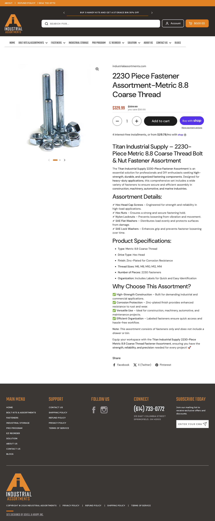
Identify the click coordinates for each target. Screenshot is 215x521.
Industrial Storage (17, 423)
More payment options (192, 127)
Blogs (9, 454)
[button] (197, 23)
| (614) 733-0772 (46, 3)
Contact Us (13, 449)
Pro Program (14, 428)
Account (176, 23)
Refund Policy (26, 3)
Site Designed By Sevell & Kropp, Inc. (25, 514)
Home (9, 407)
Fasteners (12, 417)
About (9, 3)
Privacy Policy (57, 423)
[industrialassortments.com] (13, 24)
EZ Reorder (13, 433)
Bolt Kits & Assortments (21, 412)
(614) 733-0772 (149, 409)
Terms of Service (59, 428)
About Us (11, 443)
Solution (11, 438)
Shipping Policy (58, 412)
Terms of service (141, 505)
